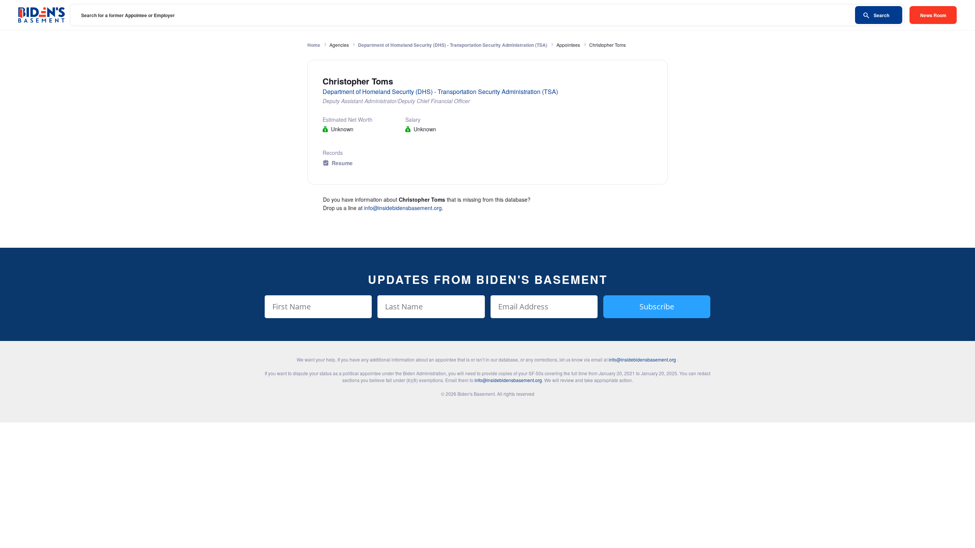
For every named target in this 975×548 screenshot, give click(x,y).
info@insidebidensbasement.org (403, 208)
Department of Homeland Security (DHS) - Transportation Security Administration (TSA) (452, 44)
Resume (342, 163)
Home (313, 44)
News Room (933, 15)
